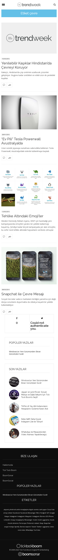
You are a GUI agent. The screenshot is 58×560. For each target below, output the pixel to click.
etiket (10, 513)
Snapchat (47, 523)
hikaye (6, 516)
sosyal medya (9, 527)
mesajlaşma (19, 520)
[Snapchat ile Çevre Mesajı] (29, 265)
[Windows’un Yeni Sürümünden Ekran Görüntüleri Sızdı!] (15, 382)
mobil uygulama (43, 520)
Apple (31, 509)
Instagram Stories (38, 516)
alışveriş (7, 509)
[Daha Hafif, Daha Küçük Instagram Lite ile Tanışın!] (15, 420)
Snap (41, 523)
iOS (46, 516)
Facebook (16, 513)
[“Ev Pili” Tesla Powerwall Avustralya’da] (29, 112)
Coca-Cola (50, 509)
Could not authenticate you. (39, 325)
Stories (22, 527)
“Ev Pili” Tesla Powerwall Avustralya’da (20, 141)
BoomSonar (8, 475)
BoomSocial (8, 480)
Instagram (13, 516)
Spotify (16, 527)
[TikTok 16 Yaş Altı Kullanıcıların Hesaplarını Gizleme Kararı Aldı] (15, 408)
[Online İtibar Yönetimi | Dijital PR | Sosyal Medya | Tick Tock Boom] (29, 546)
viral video (21, 530)
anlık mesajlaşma (22, 509)
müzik (52, 520)
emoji (5, 513)
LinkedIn (7, 520)
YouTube (37, 530)
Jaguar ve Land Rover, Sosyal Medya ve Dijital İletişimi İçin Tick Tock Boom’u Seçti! (35, 394)
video (52, 527)
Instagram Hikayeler (24, 516)
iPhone (51, 516)
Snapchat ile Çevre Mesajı (22, 294)
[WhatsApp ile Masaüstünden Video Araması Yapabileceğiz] (15, 433)
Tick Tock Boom (9, 470)
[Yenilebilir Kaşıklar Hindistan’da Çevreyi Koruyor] (29, 38)
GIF (48, 513)
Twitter (39, 527)
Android (13, 509)
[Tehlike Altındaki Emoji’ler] (29, 187)
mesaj (13, 520)
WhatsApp (29, 530)
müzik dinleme (13, 523)
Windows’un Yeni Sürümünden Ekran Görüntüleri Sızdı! (25, 352)
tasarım (28, 527)
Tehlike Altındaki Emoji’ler (22, 216)
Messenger (28, 520)
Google (52, 513)
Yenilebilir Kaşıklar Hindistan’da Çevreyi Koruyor (26, 65)
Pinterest (30, 523)
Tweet (33, 527)
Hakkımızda (8, 465)
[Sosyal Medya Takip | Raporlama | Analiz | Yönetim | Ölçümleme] (29, 554)
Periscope (22, 523)
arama (36, 509)
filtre (38, 513)
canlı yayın (43, 509)
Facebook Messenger (28, 513)
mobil (35, 520)
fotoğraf (43, 513)
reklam (36, 523)
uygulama (45, 527)
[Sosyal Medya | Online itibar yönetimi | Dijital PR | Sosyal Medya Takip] (29, 5)
